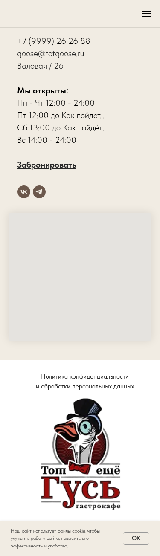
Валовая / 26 (40, 66)
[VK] (23, 191)
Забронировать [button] (46, 164)
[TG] (39, 191)
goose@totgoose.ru (50, 53)
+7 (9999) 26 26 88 (53, 41)
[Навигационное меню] (146, 14)
